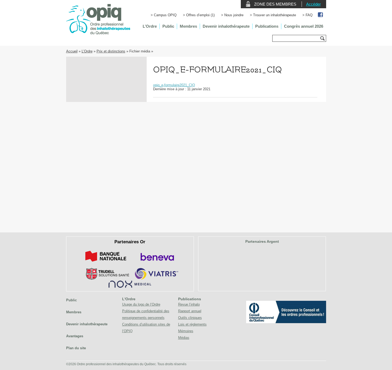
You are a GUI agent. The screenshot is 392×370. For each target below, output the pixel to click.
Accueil (72, 51)
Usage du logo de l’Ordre (141, 304)
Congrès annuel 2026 (303, 26)
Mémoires (185, 331)
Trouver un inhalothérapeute (274, 15)
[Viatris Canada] (156, 279)
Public (168, 26)
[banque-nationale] (106, 263)
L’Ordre (150, 26)
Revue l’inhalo (189, 304)
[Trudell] (105, 279)
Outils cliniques (190, 318)
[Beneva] (156, 263)
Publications (266, 26)
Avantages (74, 336)
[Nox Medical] (130, 287)
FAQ (309, 15)
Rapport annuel (189, 311)
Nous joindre (233, 15)
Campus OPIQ (165, 15)
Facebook (320, 15)
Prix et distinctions (111, 51)
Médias (183, 338)
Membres (188, 26)
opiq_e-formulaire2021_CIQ (174, 85)
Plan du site (76, 348)
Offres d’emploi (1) (200, 15)
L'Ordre (128, 299)
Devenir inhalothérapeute (226, 26)
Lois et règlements (192, 324)
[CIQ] (286, 322)
